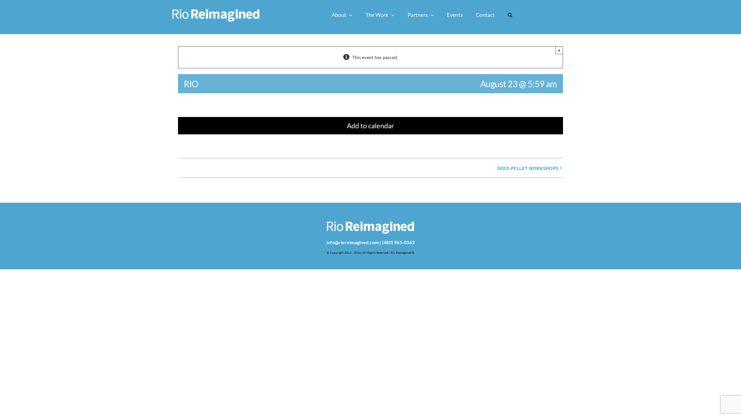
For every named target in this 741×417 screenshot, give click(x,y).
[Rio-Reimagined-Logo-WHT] (215, 4)
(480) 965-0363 (398, 242)
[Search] (510, 15)
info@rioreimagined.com (353, 242)
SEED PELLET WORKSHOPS (528, 168)
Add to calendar (370, 125)
